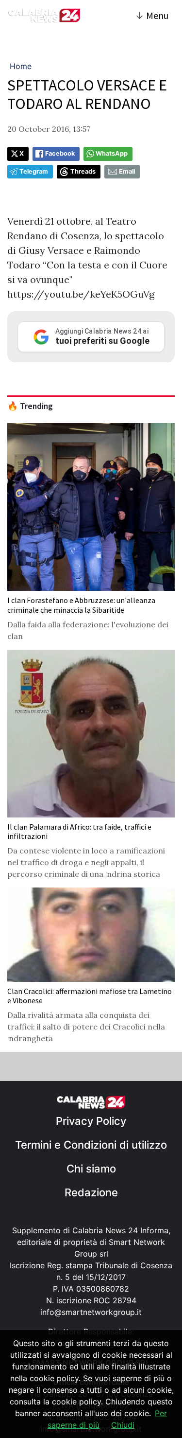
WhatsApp (112, 153)
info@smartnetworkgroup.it (91, 1312)
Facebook (60, 153)
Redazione (91, 1192)
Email (127, 171)
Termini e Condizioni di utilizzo (91, 1144)
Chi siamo (91, 1168)
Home (21, 66)
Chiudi (122, 1425)
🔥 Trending (30, 406)
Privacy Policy (91, 1121)
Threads (83, 171)
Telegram (33, 171)
